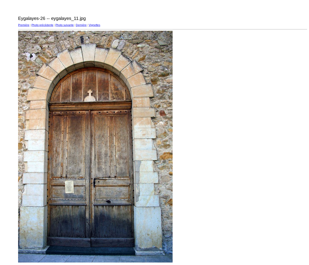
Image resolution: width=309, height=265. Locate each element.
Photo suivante (64, 25)
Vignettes (94, 25)
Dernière (81, 25)
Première (23, 25)
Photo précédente (42, 25)
